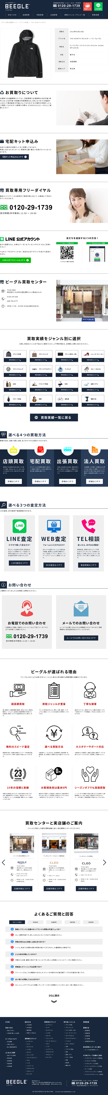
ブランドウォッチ (70, 1035)
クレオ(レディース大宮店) (91, 1063)
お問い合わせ (10, 1044)
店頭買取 (87, 1030)
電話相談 (29, 1030)
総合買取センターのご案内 (92, 1047)
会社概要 (9, 1041)
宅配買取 (87, 1033)
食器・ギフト (69, 1054)
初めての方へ (11, 1030)
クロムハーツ (30, 1071)
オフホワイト (30, 1046)
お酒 (67, 1046)
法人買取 (87, 1038)
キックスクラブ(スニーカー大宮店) (94, 1074)
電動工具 (68, 1065)
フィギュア (68, 1041)
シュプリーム (30, 1065)
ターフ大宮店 (88, 1069)
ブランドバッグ (69, 1027)
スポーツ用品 (69, 1057)
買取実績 (86, 1022)
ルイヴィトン (30, 1041)
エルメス (29, 1052)
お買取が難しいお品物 (13, 1033)
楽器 (67, 1060)
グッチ (28, 1044)
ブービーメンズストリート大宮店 (93, 1066)
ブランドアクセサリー (71, 1038)
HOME (7, 1022)
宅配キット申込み (31, 1033)
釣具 (67, 1051)
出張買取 (87, 1036)
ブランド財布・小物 (71, 1030)
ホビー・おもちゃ (70, 1043)
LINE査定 (29, 1024)
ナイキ (28, 1063)
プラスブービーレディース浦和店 (93, 1071)
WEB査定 (29, 1027)
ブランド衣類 (69, 1024)
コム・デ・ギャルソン (32, 1057)
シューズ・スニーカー (71, 1033)
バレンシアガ (30, 1055)
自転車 (67, 1062)
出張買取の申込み (90, 1041)
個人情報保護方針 (12, 1047)
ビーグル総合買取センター (92, 1049)
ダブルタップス (30, 1068)
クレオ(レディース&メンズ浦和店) (94, 1058)
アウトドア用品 (69, 1049)
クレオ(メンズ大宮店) (90, 1060)
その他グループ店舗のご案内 (92, 1055)
